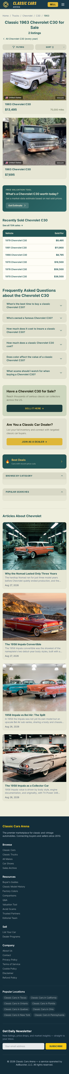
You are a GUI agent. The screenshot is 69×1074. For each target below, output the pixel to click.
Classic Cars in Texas (15, 997)
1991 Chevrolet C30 (16, 247)
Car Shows (8, 863)
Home (6, 15)
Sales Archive (10, 868)
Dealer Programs (11, 936)
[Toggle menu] (62, 4)
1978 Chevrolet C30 (16, 269)
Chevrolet (27, 15)
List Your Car (9, 932)
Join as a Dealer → (34, 441)
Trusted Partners (11, 913)
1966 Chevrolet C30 (16, 254)
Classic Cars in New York (17, 1015)
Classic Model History (14, 886)
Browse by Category (19, 475)
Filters (20, 47)
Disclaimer (8, 973)
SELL (53, 4)
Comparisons (9, 895)
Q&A (5, 900)
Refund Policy (10, 977)
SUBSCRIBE (56, 1046)
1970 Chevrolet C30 (16, 262)
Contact (7, 955)
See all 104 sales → (13, 225)
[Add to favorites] (63, 56)
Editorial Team (10, 918)
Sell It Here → (34, 408)
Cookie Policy (10, 968)
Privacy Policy (10, 959)
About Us (7, 950)
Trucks (15, 15)
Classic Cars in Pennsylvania (49, 1015)
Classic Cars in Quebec (16, 1009)
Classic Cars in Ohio (43, 1009)
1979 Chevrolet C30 (16, 240)
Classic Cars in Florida (43, 1003)
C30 (38, 15)
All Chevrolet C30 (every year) (22, 38)
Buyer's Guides (10, 882)
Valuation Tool (10, 904)
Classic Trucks (10, 854)
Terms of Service (11, 964)
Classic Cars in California (43, 997)
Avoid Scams (9, 909)
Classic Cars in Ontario (16, 1003)
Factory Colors (10, 891)
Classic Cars (9, 850)
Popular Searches (17, 492)
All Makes (8, 859)
